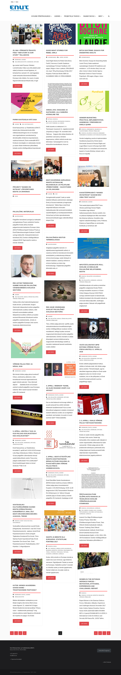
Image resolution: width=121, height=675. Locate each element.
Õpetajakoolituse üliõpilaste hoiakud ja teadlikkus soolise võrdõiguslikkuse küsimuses (89, 498)
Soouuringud (97, 276)
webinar (59, 399)
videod (81, 360)
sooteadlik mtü (29, 124)
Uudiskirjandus (52, 57)
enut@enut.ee (13, 655)
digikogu (67, 121)
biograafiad (61, 121)
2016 (82, 510)
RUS (17, 2)
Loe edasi (17, 86)
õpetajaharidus (83, 512)
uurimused (93, 280)
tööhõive (53, 552)
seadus (26, 296)
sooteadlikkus (98, 512)
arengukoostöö (22, 61)
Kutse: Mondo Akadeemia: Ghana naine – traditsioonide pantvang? (25, 588)
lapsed (61, 57)
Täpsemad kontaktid (16, 659)
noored (66, 57)
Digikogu (55, 119)
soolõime (91, 512)
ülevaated (49, 553)
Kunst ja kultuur (25, 520)
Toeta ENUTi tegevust (104, 650)
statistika (60, 550)
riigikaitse (101, 595)
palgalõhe (87, 280)
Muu (31, 520)
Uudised (23, 59)
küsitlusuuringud (66, 548)
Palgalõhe (90, 276)
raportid (54, 550)
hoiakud (91, 510)
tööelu (48, 552)
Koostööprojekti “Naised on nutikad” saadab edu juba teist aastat (91, 195)
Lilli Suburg (61, 123)
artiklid (55, 121)
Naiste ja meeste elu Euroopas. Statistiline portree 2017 (56, 539)
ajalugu (50, 121)
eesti (47, 123)
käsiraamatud (90, 129)
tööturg (65, 552)
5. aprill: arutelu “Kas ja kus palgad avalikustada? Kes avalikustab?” (25, 433)
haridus (86, 510)
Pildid (16, 196)
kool (95, 510)
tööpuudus (59, 552)
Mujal (55, 546)
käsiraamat (101, 133)
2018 (16, 61)
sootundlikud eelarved (99, 134)
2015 (82, 280)
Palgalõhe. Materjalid (23, 211)
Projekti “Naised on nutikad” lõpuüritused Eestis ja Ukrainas (23, 189)
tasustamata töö (67, 550)
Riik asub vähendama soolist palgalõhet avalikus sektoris (55, 309)
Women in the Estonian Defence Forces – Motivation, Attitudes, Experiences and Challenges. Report (89, 583)
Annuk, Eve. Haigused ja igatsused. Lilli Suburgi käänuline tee (57, 112)
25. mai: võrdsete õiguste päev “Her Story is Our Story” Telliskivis (24, 53)
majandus (90, 134)
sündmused (18, 59)
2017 (49, 548)
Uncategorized (19, 216)
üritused (36, 61)
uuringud (82, 277)
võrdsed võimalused (94, 130)
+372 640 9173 (13, 653)
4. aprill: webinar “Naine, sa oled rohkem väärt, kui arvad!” (58, 388)
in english (95, 133)
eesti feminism (53, 123)
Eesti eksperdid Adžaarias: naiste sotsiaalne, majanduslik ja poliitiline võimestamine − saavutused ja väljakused (58, 184)
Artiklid (50, 119)
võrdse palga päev (33, 296)
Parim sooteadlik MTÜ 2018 (25, 119)
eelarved (89, 133)
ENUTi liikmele (107, 662)
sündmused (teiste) (86, 356)
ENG (12, 2)
